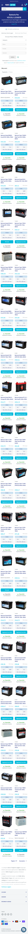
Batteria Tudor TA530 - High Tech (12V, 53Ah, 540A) (20, 441)
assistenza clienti (21, 60)
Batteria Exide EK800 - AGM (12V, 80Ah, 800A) (20, 356)
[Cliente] (22, 5)
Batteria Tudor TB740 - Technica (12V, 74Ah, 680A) (20, 225)
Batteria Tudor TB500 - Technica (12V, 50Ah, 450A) (20, 789)
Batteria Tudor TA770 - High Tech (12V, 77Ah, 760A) (20, 529)
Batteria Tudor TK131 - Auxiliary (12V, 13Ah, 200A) (6, 573)
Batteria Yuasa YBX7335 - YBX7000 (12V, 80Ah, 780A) (7, 745)
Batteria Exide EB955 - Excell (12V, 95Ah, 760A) (6, 312)
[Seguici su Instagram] (5, 914)
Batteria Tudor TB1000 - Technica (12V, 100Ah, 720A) (21, 269)
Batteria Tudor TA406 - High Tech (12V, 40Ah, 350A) (20, 745)
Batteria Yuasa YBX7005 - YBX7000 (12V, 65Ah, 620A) (21, 833)
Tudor (2, 89)
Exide (16, 89)
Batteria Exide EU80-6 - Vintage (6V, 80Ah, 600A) (7, 398)
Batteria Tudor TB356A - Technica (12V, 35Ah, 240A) (7, 833)
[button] (23, 929)
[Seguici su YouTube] (11, 914)
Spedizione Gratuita (14, 1)
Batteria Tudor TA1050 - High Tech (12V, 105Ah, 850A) (6, 181)
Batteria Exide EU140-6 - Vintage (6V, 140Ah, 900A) (7, 225)
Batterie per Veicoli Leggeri (7, 33)
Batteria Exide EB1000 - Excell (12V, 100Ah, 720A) (7, 136)
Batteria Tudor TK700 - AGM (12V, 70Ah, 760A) (20, 616)
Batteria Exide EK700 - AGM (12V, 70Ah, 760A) (6, 616)
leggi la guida (10, 62)
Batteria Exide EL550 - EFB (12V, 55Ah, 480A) (20, 702)
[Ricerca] (25, 9)
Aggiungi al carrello (21, 109)
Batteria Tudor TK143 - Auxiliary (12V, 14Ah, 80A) (7, 92)
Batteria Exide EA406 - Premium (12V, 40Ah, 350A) (20, 659)
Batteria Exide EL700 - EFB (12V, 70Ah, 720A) (6, 356)
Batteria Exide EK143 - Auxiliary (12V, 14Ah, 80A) (21, 180)
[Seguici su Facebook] (2, 914)
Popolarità (4, 72)
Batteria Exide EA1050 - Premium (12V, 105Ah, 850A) (21, 93)
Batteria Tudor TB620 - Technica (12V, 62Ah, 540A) (6, 529)
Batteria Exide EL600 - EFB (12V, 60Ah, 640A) (6, 702)
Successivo (22, 861)
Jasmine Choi (18, 930)
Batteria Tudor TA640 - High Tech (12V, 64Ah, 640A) (6, 485)
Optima (16, 395)
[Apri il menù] (2, 5)
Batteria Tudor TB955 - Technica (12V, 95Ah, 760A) (20, 313)
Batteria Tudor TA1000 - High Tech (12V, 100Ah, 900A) (21, 137)
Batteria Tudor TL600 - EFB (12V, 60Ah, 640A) (20, 484)
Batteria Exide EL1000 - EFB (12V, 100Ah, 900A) (6, 788)
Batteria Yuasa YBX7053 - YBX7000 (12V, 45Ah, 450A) (7, 269)
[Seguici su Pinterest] (8, 914)
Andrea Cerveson (11, 930)
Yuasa (2, 265)
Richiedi (7, 109)
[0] (25, 5)
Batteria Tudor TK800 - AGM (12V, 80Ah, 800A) (20, 572)
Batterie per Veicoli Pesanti (21, 33)
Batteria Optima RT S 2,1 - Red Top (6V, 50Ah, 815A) (21, 398)
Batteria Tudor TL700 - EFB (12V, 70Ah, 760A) (6, 440)
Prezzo (11, 72)
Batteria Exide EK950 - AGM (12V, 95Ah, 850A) (6, 658)
